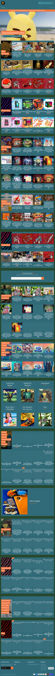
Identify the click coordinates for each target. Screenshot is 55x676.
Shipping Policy (43, 665)
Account (52, 7)
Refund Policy (43, 664)
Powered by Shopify (12, 674)
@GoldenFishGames (33, 503)
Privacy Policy (43, 669)
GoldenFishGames (6, 674)
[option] (27, 28)
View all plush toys (16, 38)
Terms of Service (44, 667)
